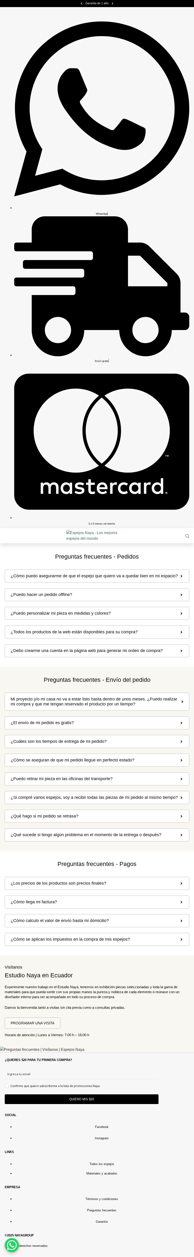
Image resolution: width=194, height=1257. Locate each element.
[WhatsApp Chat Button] (12, 1245)
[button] (81, 3)
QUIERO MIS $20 (81, 1099)
